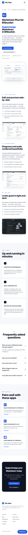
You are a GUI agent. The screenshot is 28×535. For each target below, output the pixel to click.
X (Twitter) (4, 521)
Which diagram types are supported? (9, 369)
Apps (9, 9)
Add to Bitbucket (7, 48)
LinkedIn (4, 523)
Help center (15, 517)
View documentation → (9, 52)
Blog (3, 517)
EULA (14, 521)
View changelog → (14, 487)
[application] (22, 532)
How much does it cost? (9, 363)
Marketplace (5, 519)
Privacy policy (16, 519)
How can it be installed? (9, 358)
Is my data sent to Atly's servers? (12, 375)
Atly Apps (8, 2)
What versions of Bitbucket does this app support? (12, 346)
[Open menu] (24, 2)
